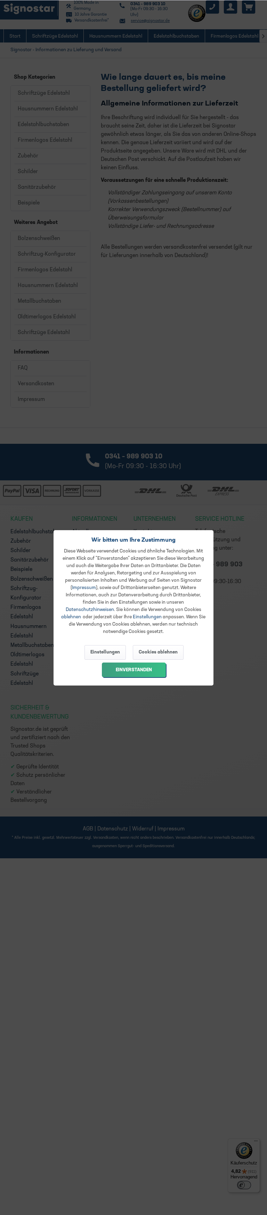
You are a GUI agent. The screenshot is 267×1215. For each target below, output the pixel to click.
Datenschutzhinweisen (90, 609)
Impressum (84, 587)
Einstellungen (147, 617)
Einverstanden (134, 670)
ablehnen (71, 617)
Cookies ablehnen (158, 652)
